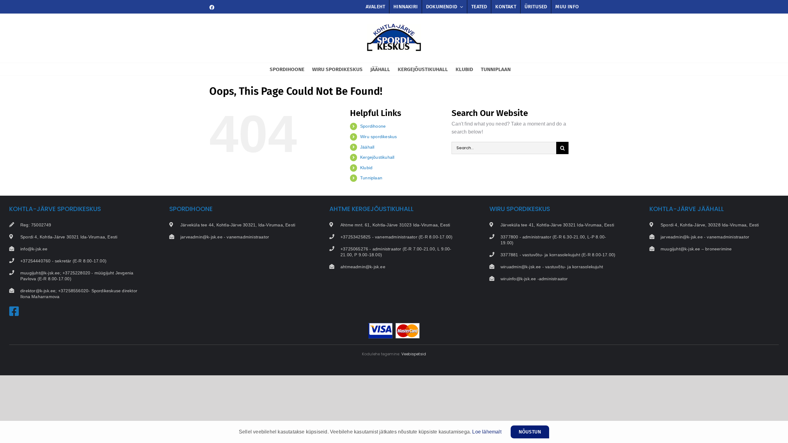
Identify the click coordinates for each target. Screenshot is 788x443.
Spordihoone (373, 126)
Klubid (366, 167)
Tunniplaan (371, 177)
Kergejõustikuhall (377, 157)
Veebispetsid (413, 354)
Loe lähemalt (486, 431)
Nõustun (530, 432)
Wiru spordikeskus (378, 136)
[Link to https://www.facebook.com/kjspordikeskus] (14, 311)
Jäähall (367, 147)
